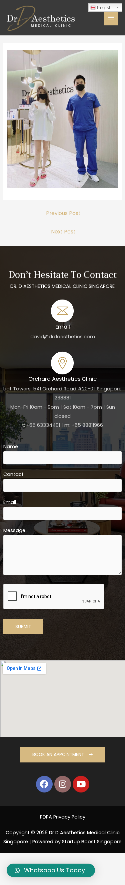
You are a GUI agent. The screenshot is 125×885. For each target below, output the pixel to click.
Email (9, 502)
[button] (62, 754)
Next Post (63, 231)
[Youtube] (81, 784)
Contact (13, 474)
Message (14, 530)
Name (10, 446)
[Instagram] (62, 784)
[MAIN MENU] (111, 17)
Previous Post (63, 213)
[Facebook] (44, 784)
